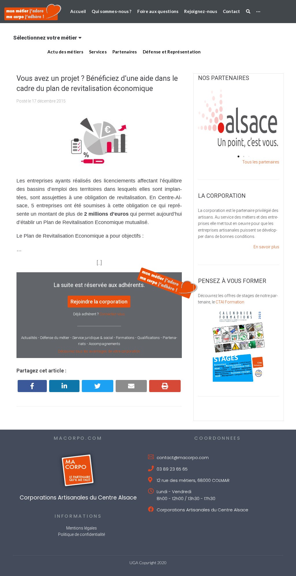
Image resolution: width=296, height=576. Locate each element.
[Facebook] (32, 386)
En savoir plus (266, 247)
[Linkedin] (64, 386)
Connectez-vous (112, 314)
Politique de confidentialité (81, 534)
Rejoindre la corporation (99, 302)
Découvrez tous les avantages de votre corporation (99, 351)
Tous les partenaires (260, 162)
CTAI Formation (230, 302)
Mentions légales (81, 528)
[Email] (131, 386)
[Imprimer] (165, 386)
